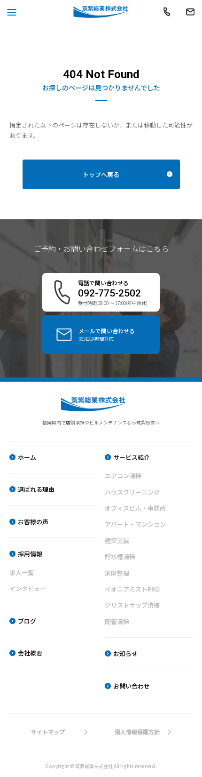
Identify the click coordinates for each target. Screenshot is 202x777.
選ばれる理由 (36, 489)
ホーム (27, 457)
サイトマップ (48, 732)
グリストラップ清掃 (132, 605)
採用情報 (30, 553)
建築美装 (117, 540)
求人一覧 (21, 572)
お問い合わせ (131, 685)
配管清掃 (117, 621)
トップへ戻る (101, 174)
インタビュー (27, 588)
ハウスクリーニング (132, 492)
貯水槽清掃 (120, 556)
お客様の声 (33, 521)
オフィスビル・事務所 (135, 508)
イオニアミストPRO (132, 589)
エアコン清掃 (123, 475)
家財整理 (117, 573)
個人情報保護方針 (137, 732)
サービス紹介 (131, 457)
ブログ (27, 621)
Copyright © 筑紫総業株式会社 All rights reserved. (101, 765)
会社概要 (30, 653)
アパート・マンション (135, 524)
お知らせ (125, 653)
